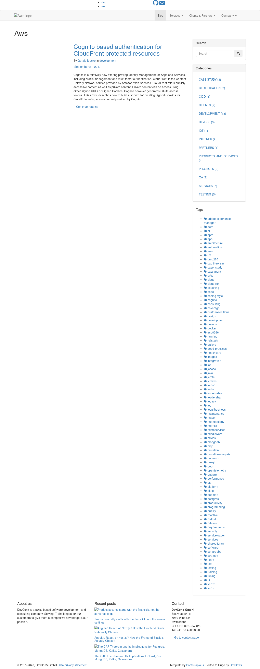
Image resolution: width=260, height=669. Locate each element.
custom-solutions (218, 312)
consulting (214, 304)
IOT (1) (203, 130)
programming (216, 507)
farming (212, 336)
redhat (211, 519)
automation (214, 247)
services (212, 539)
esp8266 (213, 332)
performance (215, 478)
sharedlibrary (215, 543)
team (210, 560)
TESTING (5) (207, 194)
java (210, 373)
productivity (214, 503)
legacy (211, 401)
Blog (160, 15)
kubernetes (214, 393)
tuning (211, 576)
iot (209, 365)
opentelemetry (216, 470)
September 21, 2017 (87, 67)
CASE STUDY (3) (210, 79)
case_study (214, 267)
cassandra (214, 271)
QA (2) (203, 177)
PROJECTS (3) (208, 169)
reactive (212, 515)
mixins (211, 438)
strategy (212, 556)
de (103, 2)
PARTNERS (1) (208, 148)
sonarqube (214, 551)
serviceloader (216, 535)
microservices (216, 430)
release (212, 523)
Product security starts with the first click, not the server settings (129, 620)
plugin (211, 491)
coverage (213, 308)
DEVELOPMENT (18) (212, 113)
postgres (213, 499)
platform (212, 486)
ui (208, 580)
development (108, 60)
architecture (215, 243)
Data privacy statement (72, 665)
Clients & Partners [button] (201, 15)
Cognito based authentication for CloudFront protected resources (118, 49)
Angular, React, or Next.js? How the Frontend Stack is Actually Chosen (129, 639)
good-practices (217, 348)
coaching (213, 288)
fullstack (212, 340)
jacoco (211, 369)
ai (208, 231)
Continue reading (87, 107)
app (209, 239)
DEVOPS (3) (207, 122)
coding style (215, 296)
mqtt (210, 446)
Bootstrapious (195, 665)
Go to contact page (186, 637)
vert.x (211, 584)
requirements (216, 527)
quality (211, 511)
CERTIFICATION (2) (212, 88)
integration (214, 361)
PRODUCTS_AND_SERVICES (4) (218, 158)
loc (209, 405)
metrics (212, 426)
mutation (213, 450)
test (209, 564)
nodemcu (213, 458)
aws (210, 251)
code (210, 292)
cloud (210, 279)
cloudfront (213, 284)
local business (216, 409)
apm (210, 235)
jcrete (211, 377)
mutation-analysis (218, 454)
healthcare (214, 353)
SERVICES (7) (208, 186)
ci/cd (210, 275)
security (212, 531)
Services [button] (175, 15)
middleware (214, 434)
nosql (210, 462)
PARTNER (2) (208, 139)
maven (211, 417)
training (212, 572)
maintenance (215, 413)
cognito (212, 300)
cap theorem (215, 263)
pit (209, 482)
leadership (214, 397)
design (211, 316)
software (213, 547)
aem (210, 227)
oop (209, 466)
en (103, 6)
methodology (215, 422)
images (212, 357)
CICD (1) (204, 96)
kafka (210, 389)
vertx (210, 588)
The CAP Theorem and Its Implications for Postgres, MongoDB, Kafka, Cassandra (127, 657)
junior (211, 385)
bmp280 (212, 259)
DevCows (236, 665)
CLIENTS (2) (207, 105)
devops (212, 324)
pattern (212, 474)
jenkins (212, 381)
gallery (211, 344)
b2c (209, 255)
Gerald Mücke (87, 60)
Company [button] (228, 15)
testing (211, 568)
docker (211, 328)
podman (212, 495)
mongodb (213, 442)
